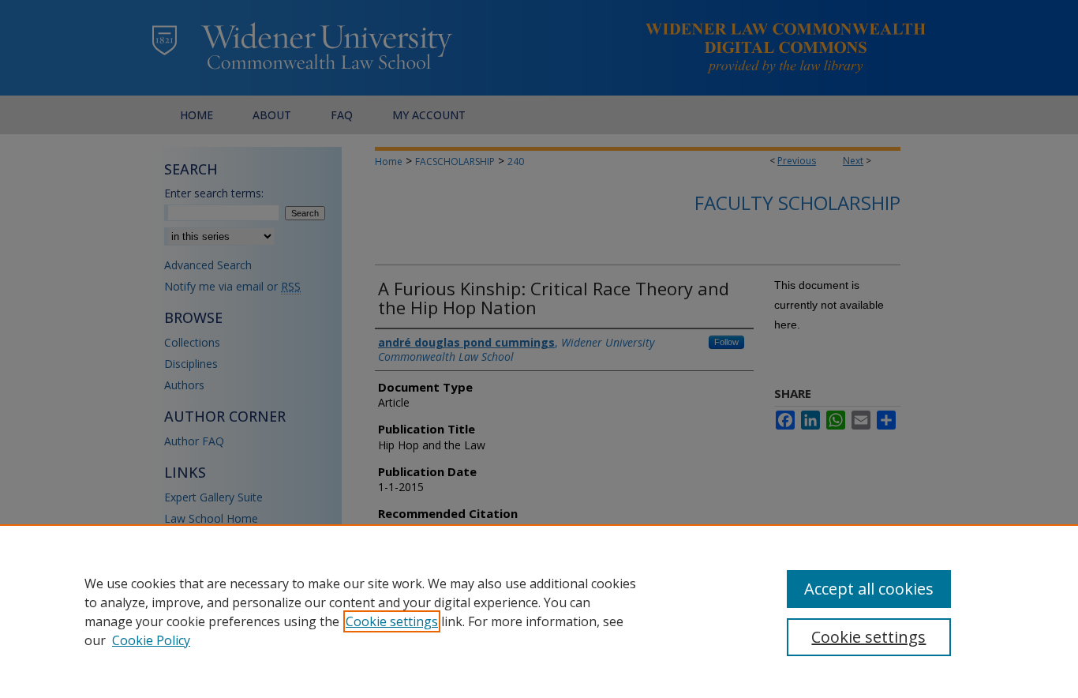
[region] (539, 611)
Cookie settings (392, 621)
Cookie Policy (151, 640)
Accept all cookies (869, 588)
